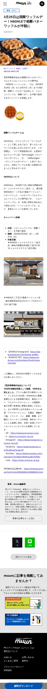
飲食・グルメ (12, 10)
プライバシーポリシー (14, 666)
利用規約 (8, 670)
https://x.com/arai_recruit (21, 436)
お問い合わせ (28, 657)
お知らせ (8, 657)
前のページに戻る (24, 556)
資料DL (25, 660)
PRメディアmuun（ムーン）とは (19, 647)
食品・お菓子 (22, 68)
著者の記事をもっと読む (24, 518)
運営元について (11, 651)
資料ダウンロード (23, 685)
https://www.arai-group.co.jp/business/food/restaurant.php (24, 360)
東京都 (7, 71)
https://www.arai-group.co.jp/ (25, 433)
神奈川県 (15, 71)
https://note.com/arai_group (25, 460)
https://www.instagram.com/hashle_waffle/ (24, 353)
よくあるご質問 (11, 660)
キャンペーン (10, 68)
